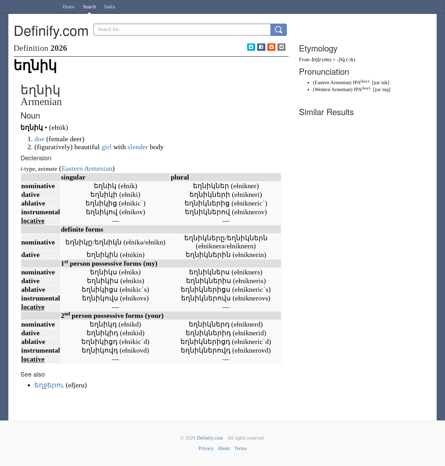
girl (107, 147)
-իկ (341, 59)
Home (68, 6)
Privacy (206, 448)
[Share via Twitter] (251, 47)
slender (138, 147)
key (365, 81)
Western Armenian (333, 89)
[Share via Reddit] (271, 47)
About (224, 448)
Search (89, 6)
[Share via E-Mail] (281, 47)
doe (39, 139)
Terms (240, 448)
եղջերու (49, 385)
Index (109, 6)
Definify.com (210, 438)
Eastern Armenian (87, 168)
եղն (316, 59)
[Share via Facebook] (261, 47)
